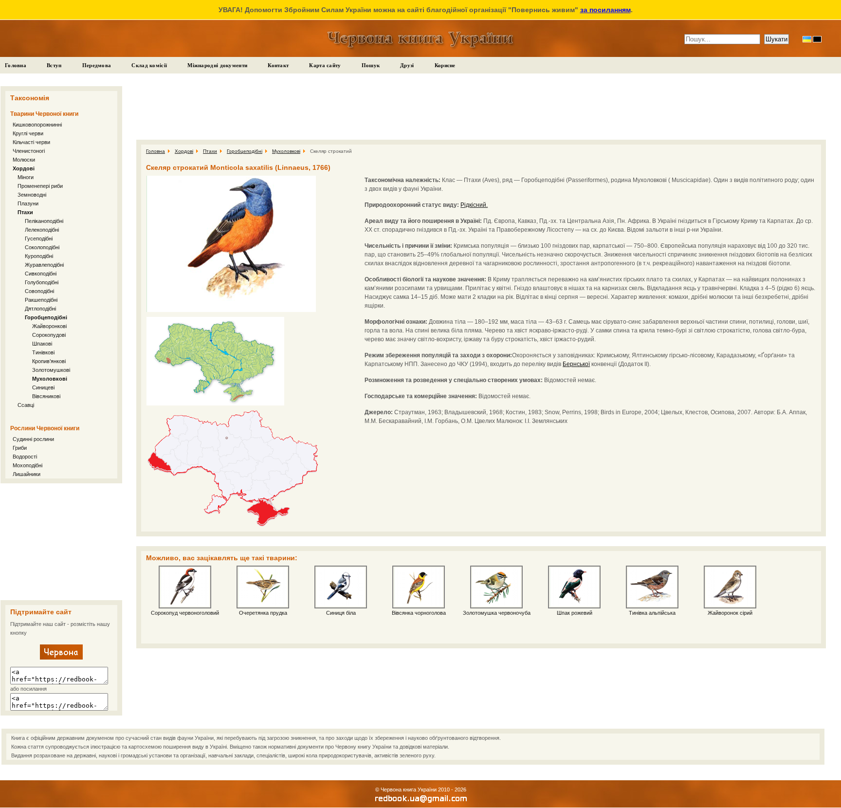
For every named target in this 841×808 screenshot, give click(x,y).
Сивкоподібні (40, 273)
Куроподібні (39, 256)
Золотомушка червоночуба (496, 613)
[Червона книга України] (61, 658)
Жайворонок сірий (730, 613)
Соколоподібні (42, 247)
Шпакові (42, 344)
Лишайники (26, 474)
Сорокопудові (49, 335)
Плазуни (28, 203)
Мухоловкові (49, 379)
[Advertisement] (61, 541)
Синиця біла (341, 613)
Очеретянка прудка (263, 613)
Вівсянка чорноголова (419, 613)
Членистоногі (29, 151)
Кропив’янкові (49, 361)
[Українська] (807, 39)
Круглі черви (28, 133)
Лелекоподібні (42, 230)
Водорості (25, 456)
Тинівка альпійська (652, 613)
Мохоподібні (27, 465)
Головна (15, 65)
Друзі (407, 65)
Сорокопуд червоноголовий (185, 613)
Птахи (25, 212)
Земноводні (32, 195)
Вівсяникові (46, 396)
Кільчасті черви (31, 142)
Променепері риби (40, 186)
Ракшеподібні (41, 300)
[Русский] (817, 39)
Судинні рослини (33, 439)
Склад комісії (149, 65)
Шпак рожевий (574, 613)
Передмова (96, 65)
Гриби (20, 448)
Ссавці (26, 405)
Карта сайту (325, 65)
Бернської (576, 364)
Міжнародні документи (217, 65)
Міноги (26, 177)
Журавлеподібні (44, 265)
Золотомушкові (51, 370)
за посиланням (605, 10)
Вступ (54, 65)
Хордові (24, 168)
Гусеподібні (39, 238)
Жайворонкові (49, 326)
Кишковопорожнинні (37, 125)
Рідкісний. (474, 205)
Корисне (445, 65)
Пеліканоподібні (44, 221)
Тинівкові (43, 352)
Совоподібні (39, 291)
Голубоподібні (41, 282)
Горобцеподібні (46, 317)
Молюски (24, 160)
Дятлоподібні (40, 309)
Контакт (278, 65)
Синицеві (43, 387)
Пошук (371, 65)
